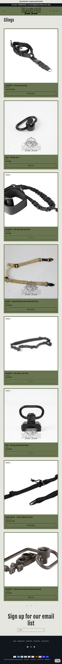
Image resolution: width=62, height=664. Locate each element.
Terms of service (40, 659)
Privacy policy (33, 659)
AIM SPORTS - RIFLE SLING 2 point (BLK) (17, 373)
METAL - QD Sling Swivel (12, 157)
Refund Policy (29, 641)
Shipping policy (48, 659)
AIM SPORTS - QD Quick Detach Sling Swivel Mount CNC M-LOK (23, 589)
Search (14, 641)
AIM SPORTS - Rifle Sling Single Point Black (18, 229)
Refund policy (26, 659)
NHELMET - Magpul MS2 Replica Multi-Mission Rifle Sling (22, 301)
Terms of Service (45, 641)
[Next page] (35, 605)
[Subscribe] (43, 630)
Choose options (31, 93)
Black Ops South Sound (11, 659)
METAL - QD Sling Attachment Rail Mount (17, 445)
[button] (4, 11)
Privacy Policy (37, 641)
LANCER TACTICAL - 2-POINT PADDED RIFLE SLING (19, 517)
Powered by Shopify (19, 659)
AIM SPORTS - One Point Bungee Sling (16, 85)
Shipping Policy (21, 641)
